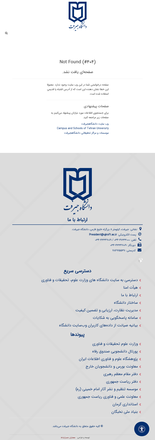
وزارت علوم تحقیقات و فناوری (115, 344)
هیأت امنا (130, 288)
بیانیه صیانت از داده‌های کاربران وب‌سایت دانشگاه (98, 325)
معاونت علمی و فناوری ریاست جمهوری (108, 397)
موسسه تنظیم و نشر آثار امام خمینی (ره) (107, 389)
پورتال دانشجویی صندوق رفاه (115, 351)
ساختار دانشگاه (126, 303)
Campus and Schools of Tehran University (83, 128)
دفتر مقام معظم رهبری (120, 374)
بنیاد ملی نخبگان (124, 412)
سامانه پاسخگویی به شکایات (115, 318)
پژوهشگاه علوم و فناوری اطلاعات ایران (108, 359)
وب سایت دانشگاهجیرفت (95, 124)
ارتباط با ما (129, 295)
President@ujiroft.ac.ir (103, 235)
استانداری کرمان (125, 404)
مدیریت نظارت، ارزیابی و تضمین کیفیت (106, 310)
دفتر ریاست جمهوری (122, 382)
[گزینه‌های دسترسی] (141, 429)
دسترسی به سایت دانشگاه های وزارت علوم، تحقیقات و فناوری (89, 280)
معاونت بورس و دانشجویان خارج (112, 366)
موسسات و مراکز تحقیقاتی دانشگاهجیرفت (86, 133)
